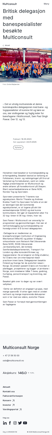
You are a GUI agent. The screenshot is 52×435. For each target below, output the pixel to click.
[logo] (10, 4)
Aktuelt (7, 45)
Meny (46, 4)
